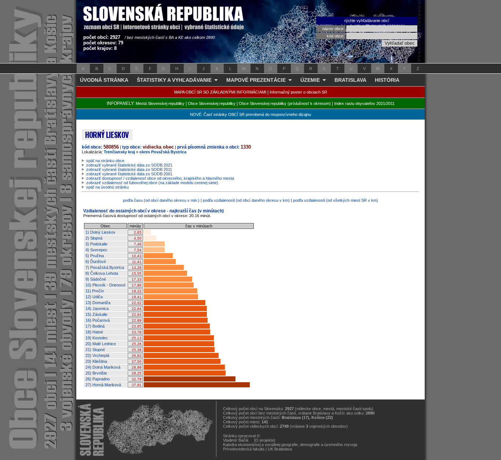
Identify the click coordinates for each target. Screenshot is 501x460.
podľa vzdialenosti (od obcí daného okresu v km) (246, 200)
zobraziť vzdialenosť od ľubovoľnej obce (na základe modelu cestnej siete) (152, 182)
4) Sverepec (96, 250)
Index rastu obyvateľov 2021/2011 (364, 103)
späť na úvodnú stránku (107, 187)
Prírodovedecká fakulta (243, 449)
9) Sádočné (95, 279)
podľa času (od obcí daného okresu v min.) (161, 200)
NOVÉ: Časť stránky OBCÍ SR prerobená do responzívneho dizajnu (250, 114)
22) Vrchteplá (97, 355)
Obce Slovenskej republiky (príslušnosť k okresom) (285, 103)
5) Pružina (94, 255)
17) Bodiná (95, 326)
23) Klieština (96, 361)
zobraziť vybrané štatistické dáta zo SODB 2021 (129, 165)
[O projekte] (264, 440)
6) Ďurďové (95, 261)
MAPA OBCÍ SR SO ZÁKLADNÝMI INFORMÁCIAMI (220, 92)
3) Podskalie (96, 244)
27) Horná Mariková (103, 385)
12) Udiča (94, 297)
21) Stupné (95, 349)
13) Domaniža (97, 302)
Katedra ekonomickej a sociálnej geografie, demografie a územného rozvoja (290, 444)
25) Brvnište (96, 373)
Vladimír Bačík (236, 440)
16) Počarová (97, 320)
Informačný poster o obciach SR (298, 92)
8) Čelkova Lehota (101, 273)
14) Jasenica (97, 308)
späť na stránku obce (105, 160)
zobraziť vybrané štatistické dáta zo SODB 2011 (129, 169)
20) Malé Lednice (100, 344)
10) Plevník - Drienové (105, 285)
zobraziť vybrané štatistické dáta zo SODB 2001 (129, 174)
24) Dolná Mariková (102, 367)
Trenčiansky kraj (119, 152)
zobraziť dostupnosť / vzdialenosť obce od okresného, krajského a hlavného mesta (160, 178)
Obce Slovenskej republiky (211, 103)
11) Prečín (94, 291)
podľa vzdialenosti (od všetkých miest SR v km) (335, 200)
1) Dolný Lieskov (100, 232)
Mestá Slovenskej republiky (160, 103)
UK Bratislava (280, 449)
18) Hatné (94, 332)
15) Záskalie (96, 314)
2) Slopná (93, 238)
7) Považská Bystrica (104, 267)
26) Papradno (97, 379)
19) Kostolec (96, 338)
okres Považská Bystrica (162, 152)
